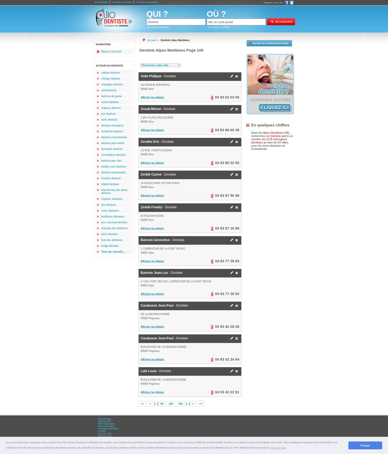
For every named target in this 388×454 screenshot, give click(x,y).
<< (142, 403)
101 (180, 403)
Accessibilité (101, 2)
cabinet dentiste (110, 72)
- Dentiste (158, 76)
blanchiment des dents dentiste (114, 191)
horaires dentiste (111, 178)
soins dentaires (110, 210)
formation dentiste (111, 148)
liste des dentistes (112, 239)
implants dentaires (112, 198)
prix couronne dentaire (114, 222)
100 (171, 403)
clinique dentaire (110, 78)
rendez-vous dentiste (113, 166)
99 (161, 403)
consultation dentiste (113, 154)
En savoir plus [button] (278, 448)
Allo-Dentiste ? (105, 421)
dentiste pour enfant (112, 143)
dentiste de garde (111, 96)
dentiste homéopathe (113, 172)
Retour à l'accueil (111, 51)
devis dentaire (109, 234)
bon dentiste (108, 204)
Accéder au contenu (147, 2)
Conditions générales (108, 428)
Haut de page (104, 419)
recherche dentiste (112, 131)
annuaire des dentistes (114, 228)
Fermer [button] (365, 445)
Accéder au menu (122, 2)
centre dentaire (110, 102)
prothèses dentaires (112, 216)
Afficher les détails (152, 97)
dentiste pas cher (111, 160)
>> (200, 403)
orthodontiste (108, 90)
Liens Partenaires (106, 426)
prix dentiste (108, 113)
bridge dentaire (109, 245)
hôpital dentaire (110, 184)
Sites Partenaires (106, 423)
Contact (102, 431)
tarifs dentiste (109, 119)
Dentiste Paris (105, 436)
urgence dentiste (111, 107)
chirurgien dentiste (112, 84)
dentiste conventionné (114, 137)
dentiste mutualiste (112, 125)
